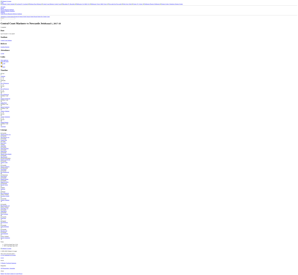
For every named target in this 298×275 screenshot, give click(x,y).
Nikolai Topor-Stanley (6, 154)
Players (3, 9)
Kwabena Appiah (5, 196)
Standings (12, 11)
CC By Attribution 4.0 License (8, 255)
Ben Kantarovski (5, 172)
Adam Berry (4, 211)
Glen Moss (4, 208)
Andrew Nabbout (5, 111)
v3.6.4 (2, 257)
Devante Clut (4, 231)
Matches (7, 11)
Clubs (2, 2)
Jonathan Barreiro (5, 47)
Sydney (141, 4)
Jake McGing (4, 157)
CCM (3, 63)
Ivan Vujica (3, 143)
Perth (130, 4)
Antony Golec (4, 162)
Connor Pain (4, 140)
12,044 (2, 53)
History (2, 273)
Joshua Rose (4, 103)
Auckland (25, 4)
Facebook (8, 263)
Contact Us (12, 273)
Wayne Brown (4, 222)
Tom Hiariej (4, 169)
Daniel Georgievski (5, 98)
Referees (12, 9)
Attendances (4, 16)
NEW (3, 67)
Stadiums (3, 11)
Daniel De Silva (4, 182)
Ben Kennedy (5, 205)
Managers (7, 9)
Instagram (13, 263)
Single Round (33, 16)
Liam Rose (3, 218)
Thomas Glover (6, 134)
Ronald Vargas (4, 184)
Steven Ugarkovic (5, 107)
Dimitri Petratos (4, 122)
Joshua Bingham (5, 226)
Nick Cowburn (4, 214)
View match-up (4, 60)
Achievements (10, 16)
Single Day (40, 16)
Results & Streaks (18, 16)
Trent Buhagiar (4, 233)
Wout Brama (4, 176)
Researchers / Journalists (9, 268)
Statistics (3, 12)
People (2, 8)
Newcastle (119, 4)
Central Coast (57, 4)
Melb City (87, 4)
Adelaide (12, 4)
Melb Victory (103, 4)
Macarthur (72, 4)
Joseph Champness (5, 116)
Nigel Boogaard (4, 148)
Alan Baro (3, 126)
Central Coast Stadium (6, 40)
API (2, 268)
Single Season (26, 16)
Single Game (46, 16)
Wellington (157, 4)
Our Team (7, 273)
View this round (4, 61)
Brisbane (38, 4)
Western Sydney (179, 4)
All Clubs (3, 7)
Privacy (21, 273)
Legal (17, 273)
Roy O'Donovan (5, 83)
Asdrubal (3, 76)
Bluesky (4, 263)
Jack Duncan (5, 137)
